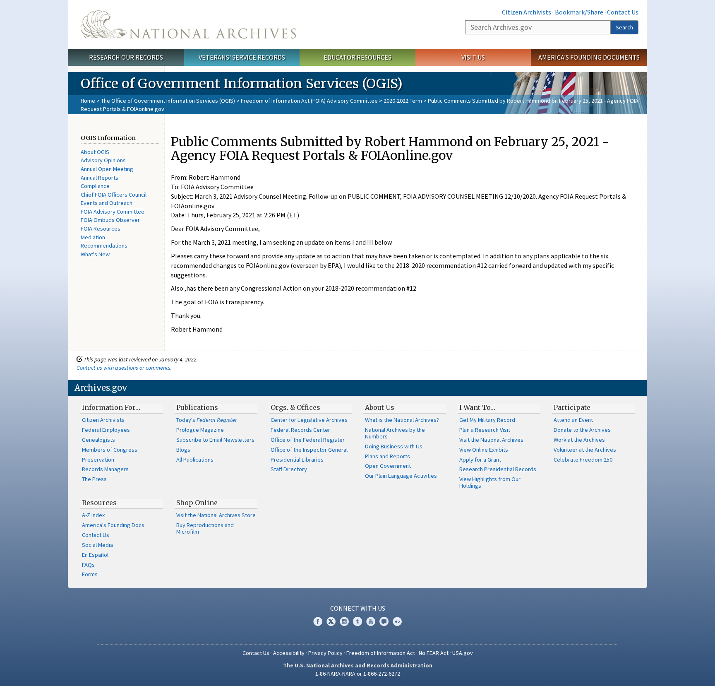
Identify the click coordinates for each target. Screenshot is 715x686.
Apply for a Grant (480, 459)
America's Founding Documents (589, 57)
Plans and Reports (387, 456)
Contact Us (622, 12)
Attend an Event (573, 420)
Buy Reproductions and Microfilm (205, 528)
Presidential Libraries (297, 459)
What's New (95, 254)
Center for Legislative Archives (309, 420)
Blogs (183, 449)
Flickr (397, 621)
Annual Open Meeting (107, 169)
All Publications (195, 459)
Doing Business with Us (393, 446)
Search (624, 27)
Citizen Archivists (526, 12)
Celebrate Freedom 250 (583, 459)
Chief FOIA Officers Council (113, 194)
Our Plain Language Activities (401, 475)
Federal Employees (106, 429)
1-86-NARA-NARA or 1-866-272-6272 (357, 673)
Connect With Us (357, 608)
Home (88, 100)
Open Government (388, 465)
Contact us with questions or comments (123, 367)
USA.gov (462, 653)
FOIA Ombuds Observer (110, 220)
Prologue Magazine (200, 429)
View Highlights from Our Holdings (490, 482)
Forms (90, 574)
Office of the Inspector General (309, 449)
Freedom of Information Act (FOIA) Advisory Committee (309, 100)
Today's (206, 420)
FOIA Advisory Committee (112, 211)
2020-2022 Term (403, 100)
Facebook (318, 621)
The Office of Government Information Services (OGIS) (168, 100)
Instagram (344, 621)
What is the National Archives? (402, 420)
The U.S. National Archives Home (188, 24)
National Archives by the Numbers (395, 433)
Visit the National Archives (491, 439)
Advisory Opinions (103, 160)
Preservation (98, 459)
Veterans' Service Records (242, 57)
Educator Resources (357, 57)
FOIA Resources (100, 228)
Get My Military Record (487, 420)
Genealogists (98, 439)
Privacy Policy (325, 653)
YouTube (371, 621)
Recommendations (104, 245)
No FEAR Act (434, 653)
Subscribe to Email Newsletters (215, 439)
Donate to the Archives (582, 429)
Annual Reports (99, 177)
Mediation (93, 237)
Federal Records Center (300, 429)
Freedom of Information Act (380, 653)
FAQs (88, 564)
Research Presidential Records (497, 469)
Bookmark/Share (579, 12)
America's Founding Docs (113, 525)
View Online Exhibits (483, 449)
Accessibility (289, 653)
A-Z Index (93, 515)
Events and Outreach (106, 203)
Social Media (97, 545)
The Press (94, 479)
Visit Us (473, 57)
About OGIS (95, 152)
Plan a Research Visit (484, 429)
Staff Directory (289, 469)
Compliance (95, 186)
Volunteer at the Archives (585, 449)
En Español (95, 554)
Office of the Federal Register (308, 439)
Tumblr (357, 621)
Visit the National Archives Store (216, 515)
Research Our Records (126, 57)
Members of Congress (109, 449)
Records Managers (105, 469)
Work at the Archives (579, 439)
